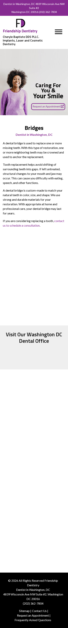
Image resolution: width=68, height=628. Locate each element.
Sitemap (24, 611)
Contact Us (39, 611)
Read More (34, 456)
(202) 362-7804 (48, 12)
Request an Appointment (47, 106)
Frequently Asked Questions (33, 620)
